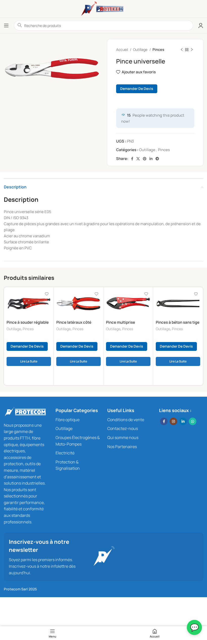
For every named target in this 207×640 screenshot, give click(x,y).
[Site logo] (103, 8)
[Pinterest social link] (144, 158)
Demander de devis (136, 88)
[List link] (78, 420)
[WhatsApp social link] (192, 421)
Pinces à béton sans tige (177, 322)
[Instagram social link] (173, 421)
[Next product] (191, 49)
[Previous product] (181, 49)
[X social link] (138, 158)
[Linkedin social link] (151, 158)
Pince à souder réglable (28, 322)
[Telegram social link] (157, 158)
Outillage (140, 49)
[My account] (201, 25)
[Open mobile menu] (6, 25)
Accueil (122, 49)
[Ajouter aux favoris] (46, 294)
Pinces (158, 49)
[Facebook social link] (132, 158)
